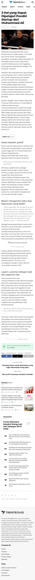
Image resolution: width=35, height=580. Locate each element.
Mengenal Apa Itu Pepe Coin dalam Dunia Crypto (18, 454)
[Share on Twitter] (17, 356)
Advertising (5, 554)
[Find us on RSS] (15, 495)
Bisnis (28, 7)
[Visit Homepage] (17, 2)
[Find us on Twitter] (8, 495)
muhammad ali (11, 353)
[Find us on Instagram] (2, 495)
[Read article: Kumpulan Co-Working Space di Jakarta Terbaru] (29, 407)
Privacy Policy (6, 557)
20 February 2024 (8, 410)
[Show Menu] (2, 2)
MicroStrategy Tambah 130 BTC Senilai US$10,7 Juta (19, 474)
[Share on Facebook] (6, 356)
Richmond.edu (20, 246)
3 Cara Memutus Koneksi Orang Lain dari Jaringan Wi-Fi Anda (12, 425)
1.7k (14, 402)
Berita (12, 7)
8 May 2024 (6, 402)
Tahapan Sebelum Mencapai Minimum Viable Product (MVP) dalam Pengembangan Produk (12, 397)
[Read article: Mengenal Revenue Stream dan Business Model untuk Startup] (29, 390)
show (12, 137)
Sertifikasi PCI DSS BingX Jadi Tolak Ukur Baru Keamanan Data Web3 (20, 448)
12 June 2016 (5, 27)
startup (20, 353)
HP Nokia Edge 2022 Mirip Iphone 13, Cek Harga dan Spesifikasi (20, 443)
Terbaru (4, 7)
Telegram (25, 499)
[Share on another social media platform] (28, 356)
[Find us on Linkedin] (12, 495)
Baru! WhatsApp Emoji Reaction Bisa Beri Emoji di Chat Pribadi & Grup (19, 436)
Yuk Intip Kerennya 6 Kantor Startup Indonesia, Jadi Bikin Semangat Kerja (18, 460)
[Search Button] (33, 2)
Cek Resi (4, 573)
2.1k (18, 392)
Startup (20, 7)
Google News (19, 499)
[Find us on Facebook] (5, 495)
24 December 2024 (9, 392)
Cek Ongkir (5, 570)
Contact (7, 499)
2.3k (17, 410)
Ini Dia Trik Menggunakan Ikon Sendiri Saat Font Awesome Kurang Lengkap (19, 467)
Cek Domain (5, 575)
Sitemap (4, 559)
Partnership (12, 499)
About (2, 499)
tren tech (28, 353)
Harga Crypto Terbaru (8, 568)
